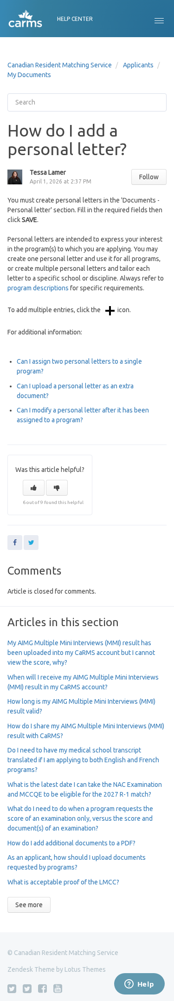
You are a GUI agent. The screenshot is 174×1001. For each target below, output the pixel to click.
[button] (159, 18)
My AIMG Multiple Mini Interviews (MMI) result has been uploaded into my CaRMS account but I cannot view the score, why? (81, 652)
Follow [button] (149, 177)
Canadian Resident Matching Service (59, 65)
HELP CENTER (75, 19)
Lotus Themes (85, 969)
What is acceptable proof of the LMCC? (63, 882)
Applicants (138, 65)
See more (29, 905)
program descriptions (38, 288)
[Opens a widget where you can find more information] (139, 984)
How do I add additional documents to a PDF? (71, 843)
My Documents (29, 75)
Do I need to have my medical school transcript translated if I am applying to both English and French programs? (83, 759)
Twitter (31, 542)
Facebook (14, 542)
